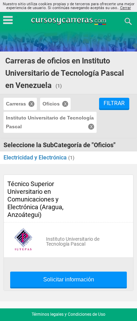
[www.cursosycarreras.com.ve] (69, 21)
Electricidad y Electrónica (36, 157)
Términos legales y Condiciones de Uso (68, 314)
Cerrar (125, 8)
